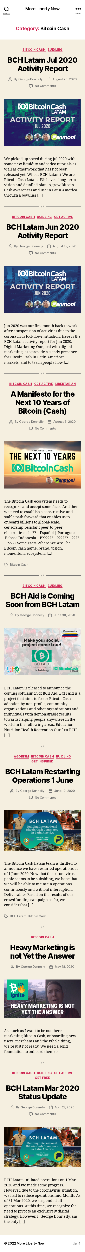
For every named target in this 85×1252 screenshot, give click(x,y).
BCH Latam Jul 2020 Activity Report (42, 64)
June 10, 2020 (64, 791)
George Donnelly (30, 79)
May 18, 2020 (64, 967)
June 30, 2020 (64, 615)
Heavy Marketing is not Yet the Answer (42, 951)
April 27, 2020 (64, 1107)
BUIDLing (55, 49)
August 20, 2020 (64, 79)
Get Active (63, 216)
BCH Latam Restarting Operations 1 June (42, 776)
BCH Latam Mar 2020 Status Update (42, 1092)
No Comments (45, 86)
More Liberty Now (42, 9)
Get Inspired (42, 761)
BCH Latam (18, 916)
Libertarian (65, 383)
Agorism (21, 756)
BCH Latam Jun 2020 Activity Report (42, 231)
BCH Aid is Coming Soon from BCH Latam (42, 600)
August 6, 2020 (64, 422)
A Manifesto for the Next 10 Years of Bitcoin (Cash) (43, 402)
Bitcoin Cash (33, 49)
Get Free (42, 1077)
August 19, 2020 (64, 246)
